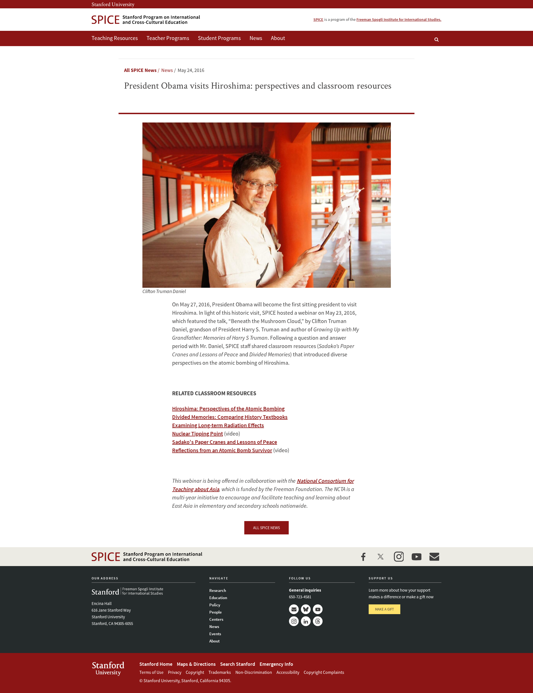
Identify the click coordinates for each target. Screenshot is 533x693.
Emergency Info (276, 664)
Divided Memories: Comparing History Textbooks (230, 416)
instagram (399, 557)
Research (217, 590)
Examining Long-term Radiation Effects (218, 425)
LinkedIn (306, 621)
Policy (214, 604)
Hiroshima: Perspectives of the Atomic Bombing (228, 408)
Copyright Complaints (324, 672)
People (215, 612)
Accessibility (287, 672)
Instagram (294, 621)
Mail (294, 609)
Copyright (195, 672)
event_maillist (434, 557)
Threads (318, 621)
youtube (416, 557)
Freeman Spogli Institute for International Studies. (398, 19)
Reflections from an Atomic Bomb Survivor (222, 450)
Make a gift (384, 609)
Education (218, 597)
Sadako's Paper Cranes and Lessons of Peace (224, 441)
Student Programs (219, 37)
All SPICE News (140, 70)
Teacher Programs (168, 37)
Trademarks (219, 672)
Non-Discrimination (253, 672)
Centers (216, 619)
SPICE (318, 19)
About (278, 37)
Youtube (318, 609)
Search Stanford (237, 664)
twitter (381, 557)
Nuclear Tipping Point (197, 433)
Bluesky (306, 609)
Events (215, 633)
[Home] (146, 19)
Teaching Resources (115, 37)
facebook (363, 557)
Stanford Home (155, 664)
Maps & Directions (196, 664)
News (256, 37)
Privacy (174, 672)
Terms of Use (151, 672)
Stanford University (113, 4)
